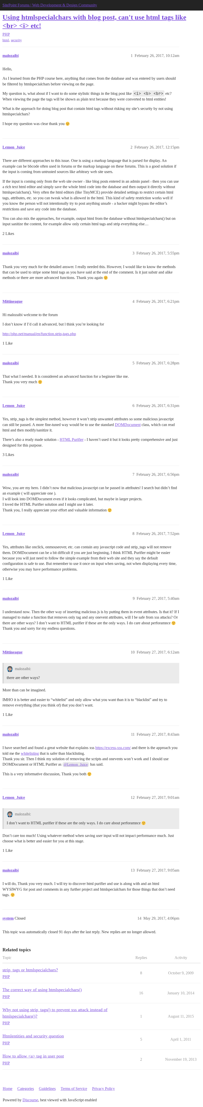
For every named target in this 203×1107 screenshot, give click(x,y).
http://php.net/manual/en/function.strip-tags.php (39, 334)
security (16, 40)
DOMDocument (128, 425)
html (5, 40)
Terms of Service (74, 1088)
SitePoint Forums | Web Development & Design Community (49, 5)
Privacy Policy (103, 1088)
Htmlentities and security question (33, 1035)
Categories (25, 1088)
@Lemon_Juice (76, 764)
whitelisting (30, 753)
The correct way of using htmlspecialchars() (42, 989)
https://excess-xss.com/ (113, 748)
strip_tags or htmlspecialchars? (30, 969)
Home (7, 1088)
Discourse (30, 1100)
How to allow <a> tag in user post (33, 1056)
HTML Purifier (71, 439)
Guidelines (47, 1088)
